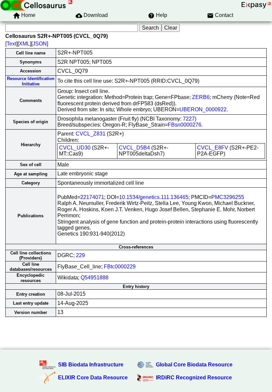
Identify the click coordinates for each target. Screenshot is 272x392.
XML (24, 44)
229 (80, 255)
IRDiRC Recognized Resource (194, 377)
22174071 (92, 197)
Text (11, 44)
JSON (40, 44)
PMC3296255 (227, 197)
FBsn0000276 (184, 125)
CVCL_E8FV (212, 147)
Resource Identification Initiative (30, 81)
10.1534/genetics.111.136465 (153, 197)
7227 (189, 119)
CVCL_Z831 (90, 134)
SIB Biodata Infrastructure (90, 364)
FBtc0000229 (120, 266)
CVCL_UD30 (75, 147)
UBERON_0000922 (203, 109)
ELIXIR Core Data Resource (93, 377)
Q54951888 (94, 277)
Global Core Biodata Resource (194, 364)
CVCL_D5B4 (134, 147)
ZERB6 (201, 97)
